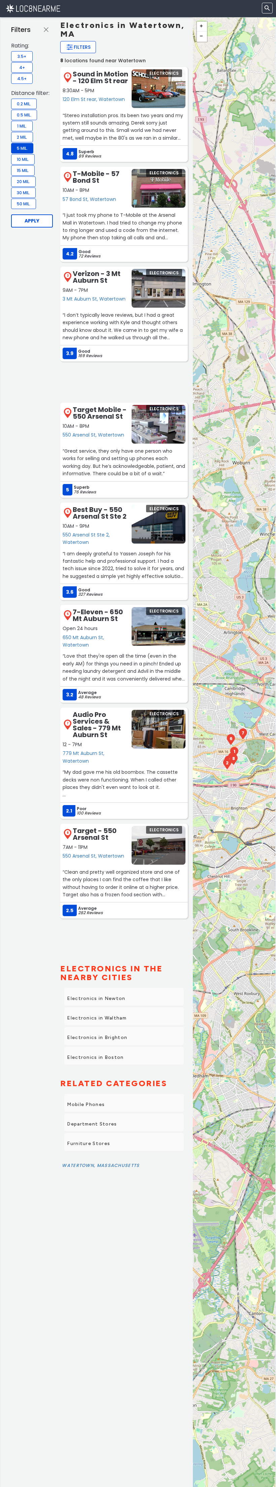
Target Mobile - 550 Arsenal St (100, 413)
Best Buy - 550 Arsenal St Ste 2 (100, 513)
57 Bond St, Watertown (89, 199)
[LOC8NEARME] (33, 8)
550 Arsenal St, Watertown (93, 434)
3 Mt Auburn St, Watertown (94, 299)
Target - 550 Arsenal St (94, 834)
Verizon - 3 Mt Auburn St (96, 277)
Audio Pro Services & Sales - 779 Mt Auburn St (97, 724)
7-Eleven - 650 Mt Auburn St (98, 615)
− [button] (202, 37)
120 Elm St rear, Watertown (94, 99)
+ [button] (202, 27)
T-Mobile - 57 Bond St (96, 177)
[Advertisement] (124, 381)
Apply (32, 220)
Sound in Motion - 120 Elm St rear (100, 77)
